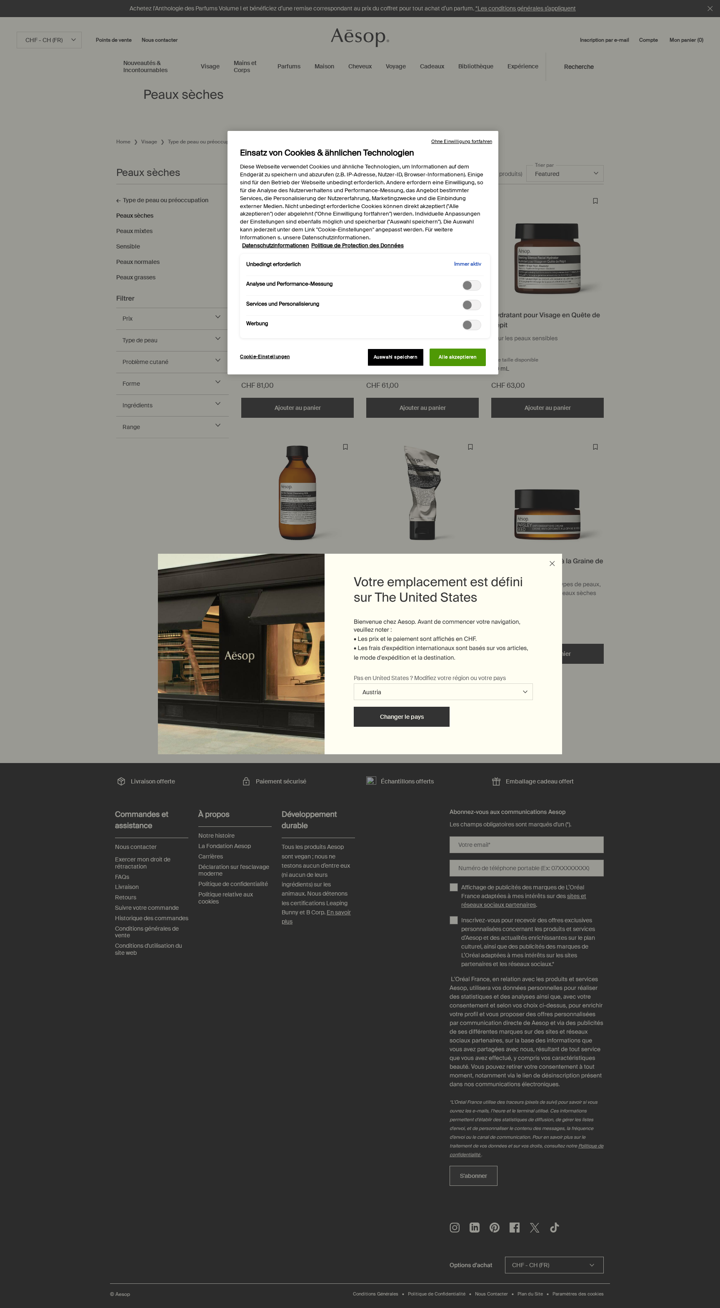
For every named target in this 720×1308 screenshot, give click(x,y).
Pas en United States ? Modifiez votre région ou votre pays (430, 678)
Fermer (552, 563)
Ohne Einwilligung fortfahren (461, 141)
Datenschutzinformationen (275, 245)
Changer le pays (402, 717)
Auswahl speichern (396, 357)
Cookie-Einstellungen (265, 357)
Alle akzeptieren (457, 357)
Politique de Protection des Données (357, 245)
